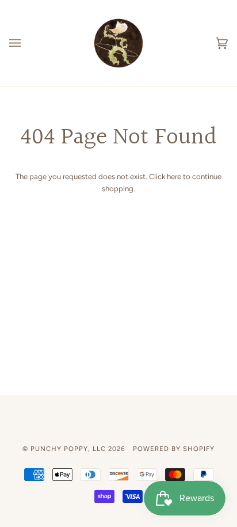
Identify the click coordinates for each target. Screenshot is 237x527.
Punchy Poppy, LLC (68, 449)
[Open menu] (26, 43)
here (174, 176)
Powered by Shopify (174, 449)
